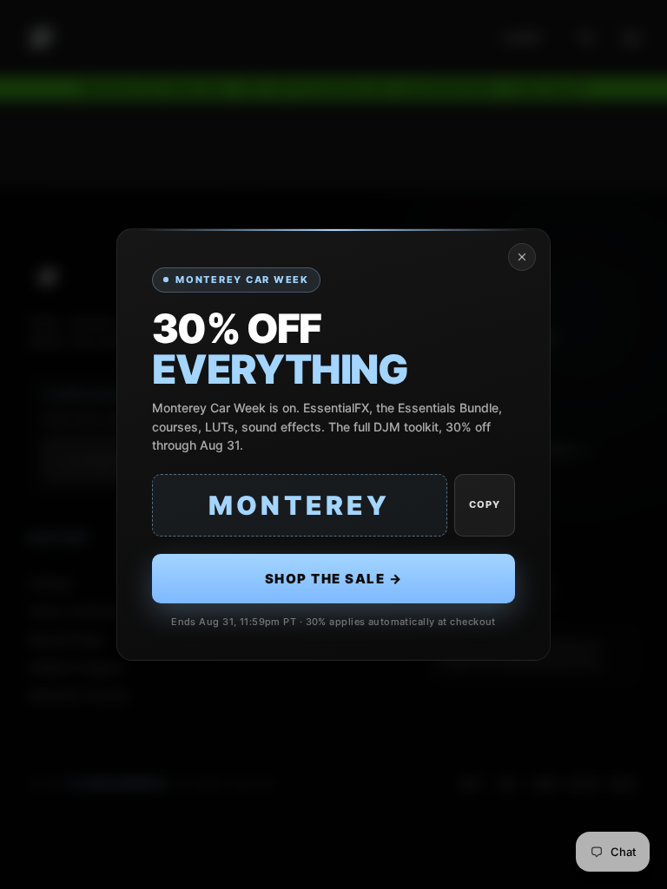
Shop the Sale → (334, 578)
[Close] (522, 257)
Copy (484, 504)
